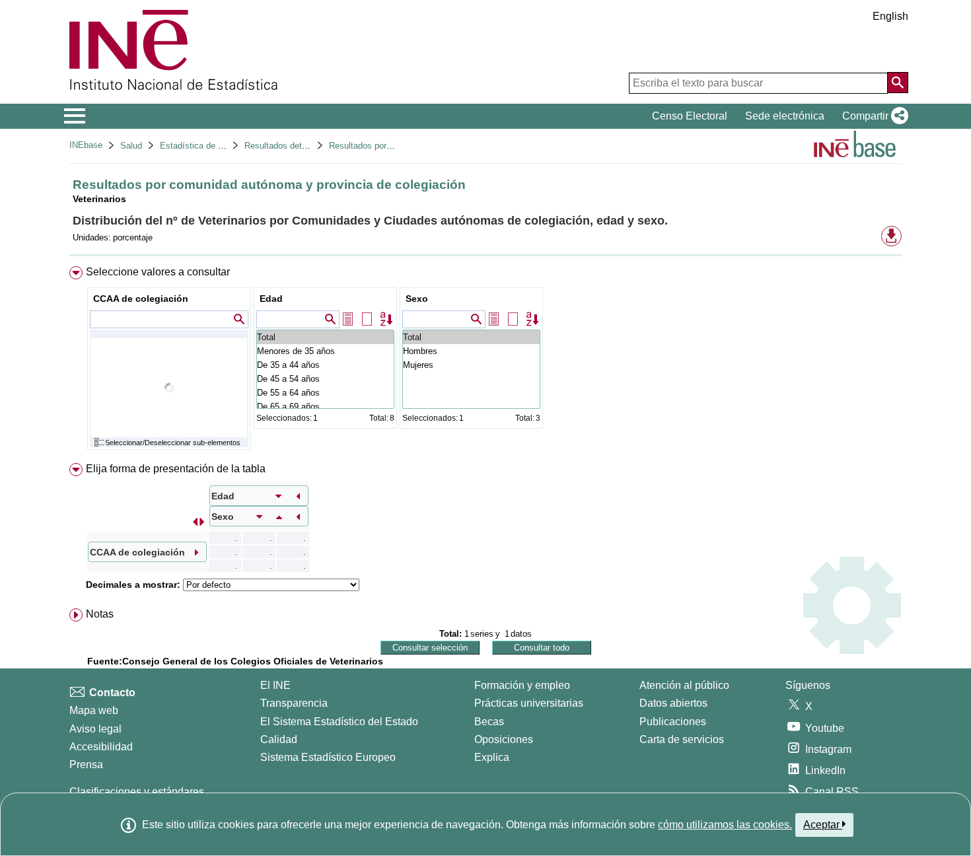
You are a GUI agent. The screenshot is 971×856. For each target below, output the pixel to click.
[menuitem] (485, 361)
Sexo (417, 298)
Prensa (86, 764)
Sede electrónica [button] (784, 116)
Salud (131, 146)
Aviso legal (95, 728)
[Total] (325, 337)
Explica (491, 757)
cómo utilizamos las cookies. (725, 824)
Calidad (278, 739)
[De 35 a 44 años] (325, 365)
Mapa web (93, 710)
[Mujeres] (471, 365)
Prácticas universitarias (528, 703)
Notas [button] (100, 614)
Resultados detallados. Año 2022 (307, 146)
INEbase (85, 145)
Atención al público (684, 685)
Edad (271, 298)
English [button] (890, 16)
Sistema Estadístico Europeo (328, 757)
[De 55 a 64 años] (325, 393)
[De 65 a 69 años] (325, 406)
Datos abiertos (673, 703)
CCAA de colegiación (140, 298)
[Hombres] (471, 351)
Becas (489, 721)
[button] (872, 116)
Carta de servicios (681, 739)
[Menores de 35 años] (325, 351)
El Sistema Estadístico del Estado (339, 721)
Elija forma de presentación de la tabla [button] (176, 468)
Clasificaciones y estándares (136, 791)
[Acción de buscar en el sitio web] (897, 82)
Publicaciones (672, 721)
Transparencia (294, 703)
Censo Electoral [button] (689, 116)
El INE (275, 685)
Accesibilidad (101, 746)
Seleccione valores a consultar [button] (158, 271)
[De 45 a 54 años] (325, 379)
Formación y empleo (522, 685)
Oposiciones (503, 739)
